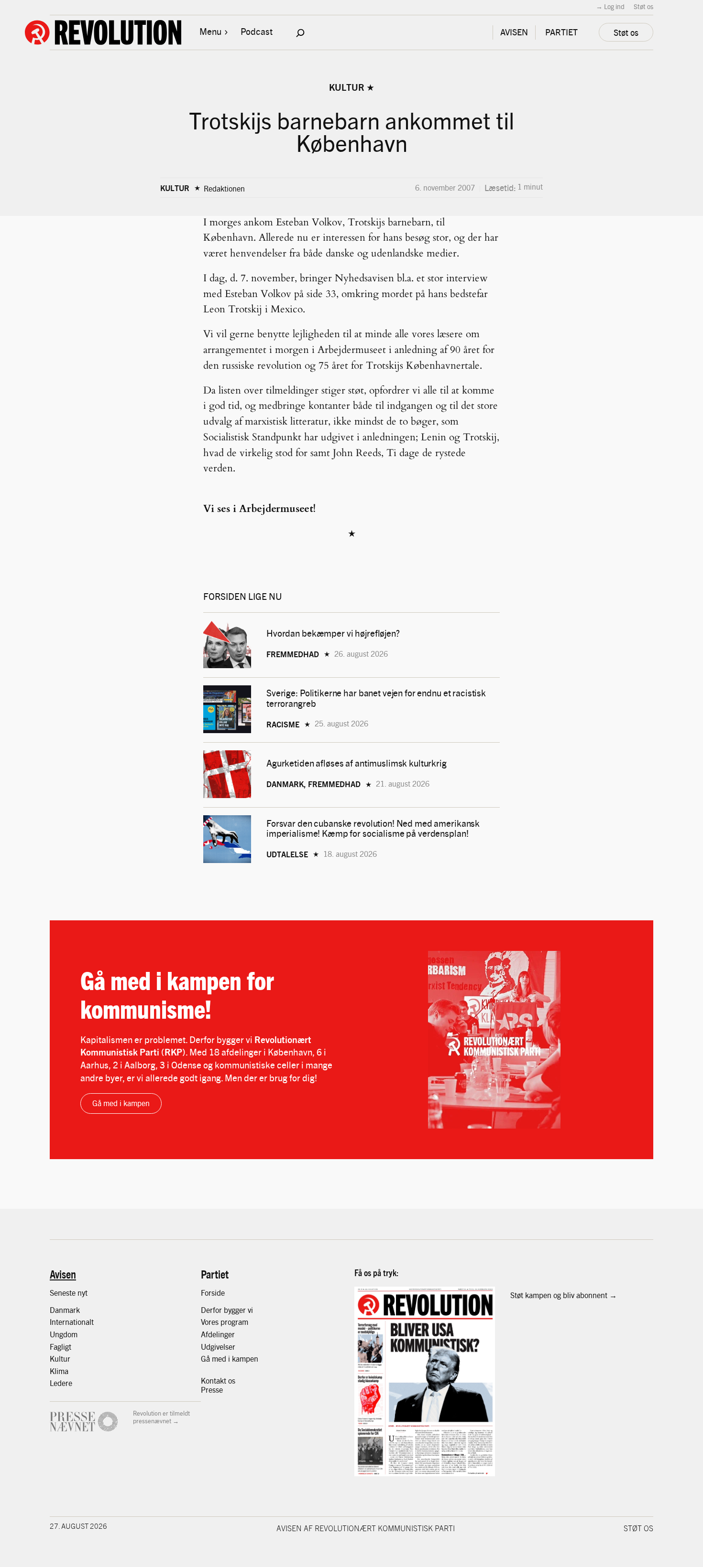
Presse (212, 1390)
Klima (59, 1371)
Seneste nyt (69, 1293)
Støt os (643, 6)
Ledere (61, 1383)
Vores (210, 1322)
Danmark (65, 1310)
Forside (213, 1293)
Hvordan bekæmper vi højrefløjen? (334, 633)
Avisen (63, 1274)
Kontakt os (218, 1380)
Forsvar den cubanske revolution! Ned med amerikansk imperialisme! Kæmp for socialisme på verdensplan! (373, 828)
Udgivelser (218, 1347)
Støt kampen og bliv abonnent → (563, 1295)
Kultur (346, 87)
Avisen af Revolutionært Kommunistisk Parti (365, 1528)
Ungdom (63, 1334)
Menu (210, 31)
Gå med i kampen (121, 1103)
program (234, 1322)
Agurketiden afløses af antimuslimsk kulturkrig (357, 763)
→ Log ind (610, 6)
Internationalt (72, 1322)
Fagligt (60, 1347)
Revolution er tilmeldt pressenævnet (161, 1417)
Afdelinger (218, 1334)
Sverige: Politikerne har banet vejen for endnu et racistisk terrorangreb (376, 698)
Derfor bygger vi (227, 1310)
